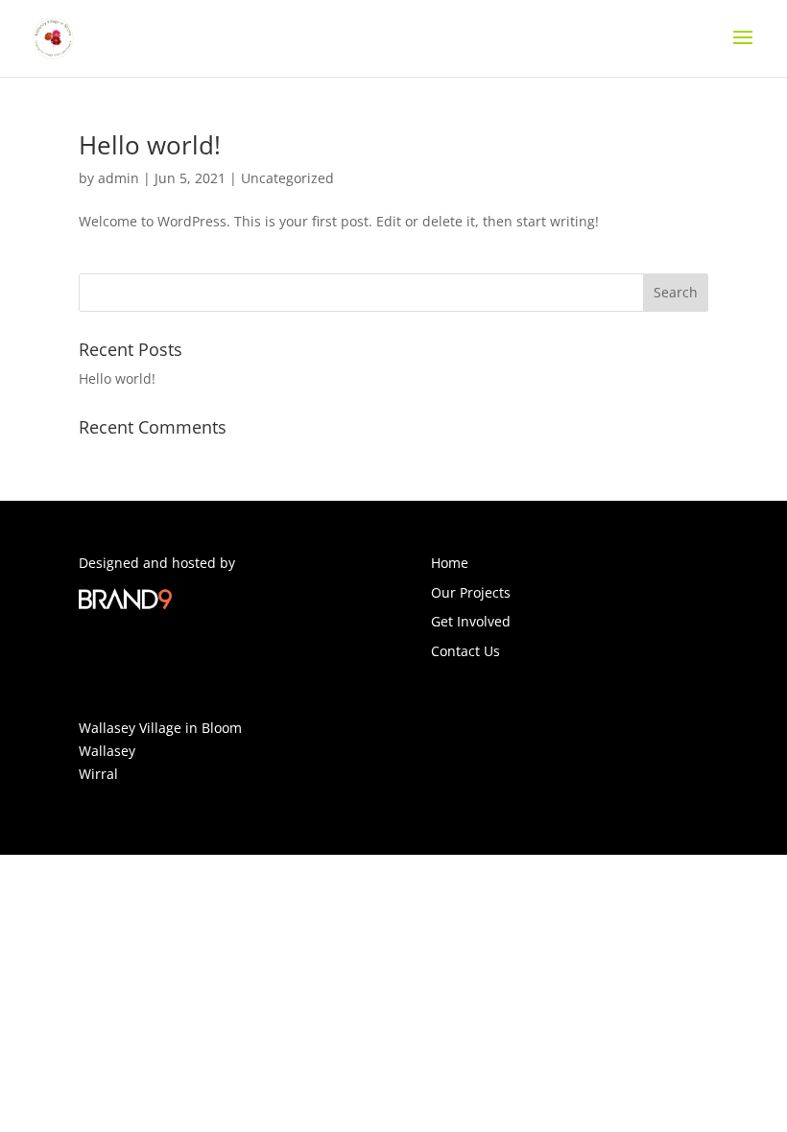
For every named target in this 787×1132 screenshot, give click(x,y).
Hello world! (150, 145)
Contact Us (465, 651)
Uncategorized (287, 178)
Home (449, 563)
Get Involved (471, 621)
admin (118, 178)
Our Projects (471, 592)
